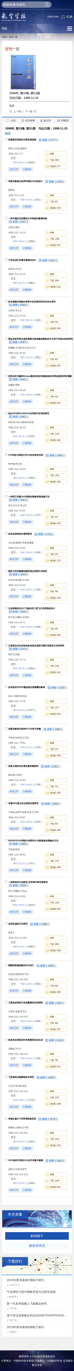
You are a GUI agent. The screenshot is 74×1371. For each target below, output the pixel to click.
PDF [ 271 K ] (24, 863)
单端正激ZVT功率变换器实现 (22, 1118)
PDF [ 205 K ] (24, 710)
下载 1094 (54, 666)
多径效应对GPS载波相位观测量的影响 (26, 687)
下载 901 (54, 359)
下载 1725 (54, 1097)
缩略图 (65, 120)
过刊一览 (13, 37)
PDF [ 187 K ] (24, 668)
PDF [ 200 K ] (24, 1141)
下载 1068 (54, 239)
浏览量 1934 (55, 635)
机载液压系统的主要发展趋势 (22, 139)
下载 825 (54, 823)
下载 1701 (54, 861)
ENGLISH (53, 16)
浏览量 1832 (55, 482)
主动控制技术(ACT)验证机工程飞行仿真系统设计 (31, 608)
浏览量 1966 (55, 867)
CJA (70, 16)
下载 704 (54, 786)
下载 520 (54, 322)
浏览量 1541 (55, 523)
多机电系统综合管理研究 (20, 534)
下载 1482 (54, 475)
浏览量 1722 (55, 560)
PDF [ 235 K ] (31, 822)
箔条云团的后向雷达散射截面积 (23, 766)
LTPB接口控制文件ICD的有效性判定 (25, 455)
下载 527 (54, 517)
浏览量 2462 (55, 440)
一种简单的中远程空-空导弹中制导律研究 (28, 882)
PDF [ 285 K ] (31, 395)
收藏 (52, 153)
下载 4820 (54, 160)
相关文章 (14, 169)
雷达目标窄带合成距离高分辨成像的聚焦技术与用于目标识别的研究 (40, 339)
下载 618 (54, 396)
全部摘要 (30, 120)
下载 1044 (54, 1139)
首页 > (5, 37)
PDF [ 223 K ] (31, 357)
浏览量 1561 (55, 793)
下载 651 (54, 201)
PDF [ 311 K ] (24, 436)
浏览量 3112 (55, 287)
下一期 (28, 111)
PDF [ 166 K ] (31, 1021)
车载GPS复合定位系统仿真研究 (23, 803)
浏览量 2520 (55, 909)
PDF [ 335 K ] (31, 627)
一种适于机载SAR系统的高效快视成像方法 (29, 496)
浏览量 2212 (55, 1066)
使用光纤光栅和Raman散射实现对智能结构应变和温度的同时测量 (40, 376)
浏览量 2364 (55, 328)
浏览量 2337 (55, 245)
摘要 (49, 140)
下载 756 (54, 1060)
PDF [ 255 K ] (31, 1058)
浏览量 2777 (55, 166)
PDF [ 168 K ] (31, 589)
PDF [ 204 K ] (31, 784)
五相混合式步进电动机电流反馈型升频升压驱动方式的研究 (36, 645)
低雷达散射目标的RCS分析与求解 (24, 729)
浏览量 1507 (55, 1029)
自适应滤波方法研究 (18, 923)
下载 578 (54, 749)
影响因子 (37, 1236)
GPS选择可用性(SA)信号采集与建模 (25, 1160)
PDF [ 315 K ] (24, 162)
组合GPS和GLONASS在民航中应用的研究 (28, 413)
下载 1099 (54, 1180)
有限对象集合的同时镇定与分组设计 (25, 181)
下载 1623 (54, 902)
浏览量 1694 (55, 830)
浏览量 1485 (55, 755)
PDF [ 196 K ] (24, 1100)
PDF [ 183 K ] (24, 478)
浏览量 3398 (55, 950)
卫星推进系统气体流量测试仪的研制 (25, 1002)
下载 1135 (54, 434)
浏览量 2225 (55, 208)
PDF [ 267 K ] (31, 320)
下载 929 (54, 629)
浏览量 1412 (55, 672)
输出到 (47, 120)
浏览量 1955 (55, 992)
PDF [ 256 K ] (24, 905)
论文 (11, 105)
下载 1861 (54, 280)
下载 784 (54, 591)
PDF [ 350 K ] (31, 515)
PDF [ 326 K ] (24, 241)
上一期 (17, 111)
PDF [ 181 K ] (24, 283)
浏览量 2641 (55, 403)
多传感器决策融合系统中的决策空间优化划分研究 (32, 301)
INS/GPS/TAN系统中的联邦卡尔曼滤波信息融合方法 (33, 840)
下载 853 (54, 986)
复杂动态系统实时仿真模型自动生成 (25, 1040)
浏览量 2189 (55, 1104)
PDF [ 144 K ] (24, 946)
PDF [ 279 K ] (31, 200)
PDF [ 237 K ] (31, 747)
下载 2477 (54, 707)
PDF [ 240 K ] (31, 984)
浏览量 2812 (55, 1187)
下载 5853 (54, 944)
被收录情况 (37, 1245)
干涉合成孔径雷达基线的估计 (22, 260)
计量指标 (27, 169)
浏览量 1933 (55, 598)
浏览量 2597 (55, 365)
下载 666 (54, 1023)
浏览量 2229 (55, 714)
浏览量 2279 (55, 1145)
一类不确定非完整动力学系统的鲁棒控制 (27, 218)
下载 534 (54, 554)
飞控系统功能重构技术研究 (21, 1077)
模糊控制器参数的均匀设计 (21, 965)
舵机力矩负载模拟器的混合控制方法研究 (27, 571)
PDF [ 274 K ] (24, 1183)
